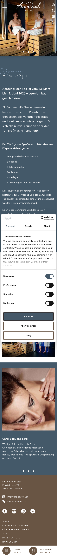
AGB (4, 533)
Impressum (9, 541)
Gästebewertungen (16, 529)
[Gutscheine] (53, 22)
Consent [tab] (10, 226)
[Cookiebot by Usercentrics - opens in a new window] (41, 218)
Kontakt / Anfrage (15, 525)
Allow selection (29, 326)
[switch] (49, 285)
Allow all (28, 316)
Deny (28, 335)
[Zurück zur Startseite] (28, 6)
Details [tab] (28, 226)
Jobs (5, 521)
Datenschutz (11, 537)
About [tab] (47, 226)
